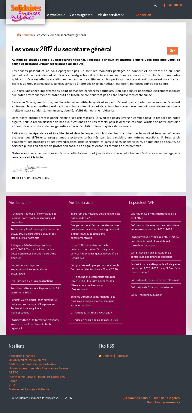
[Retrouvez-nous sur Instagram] (182, 5)
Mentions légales (166, 398)
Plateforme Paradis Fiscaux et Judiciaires (37, 376)
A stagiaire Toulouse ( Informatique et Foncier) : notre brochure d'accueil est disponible (33, 218)
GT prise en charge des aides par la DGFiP (95, 319)
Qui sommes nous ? (136, 398)
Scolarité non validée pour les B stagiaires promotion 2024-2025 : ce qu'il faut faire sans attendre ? (155, 268)
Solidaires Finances (22, 355)
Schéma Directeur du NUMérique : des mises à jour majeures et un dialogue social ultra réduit (93, 301)
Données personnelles (163, 402)
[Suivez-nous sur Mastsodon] (170, 5)
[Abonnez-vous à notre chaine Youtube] (176, 5)
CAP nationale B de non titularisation (152, 287)
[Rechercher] (155, 5)
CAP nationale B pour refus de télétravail (155, 279)
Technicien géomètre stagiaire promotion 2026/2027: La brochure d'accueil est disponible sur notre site (35, 233)
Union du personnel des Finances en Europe (38, 368)
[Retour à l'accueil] (18, 35)
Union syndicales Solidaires (27, 359)
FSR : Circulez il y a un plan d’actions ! (32, 280)
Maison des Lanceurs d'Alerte (29, 389)
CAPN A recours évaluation (146, 294)
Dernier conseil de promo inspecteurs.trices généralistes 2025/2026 (29, 269)
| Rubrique (120, 355)
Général (108, 355)
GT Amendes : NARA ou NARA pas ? (91, 312)
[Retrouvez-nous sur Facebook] (165, 5)
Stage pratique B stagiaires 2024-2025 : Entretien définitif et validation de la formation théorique (155, 241)
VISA (12, 385)
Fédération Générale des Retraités (32, 364)
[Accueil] (25, 12)
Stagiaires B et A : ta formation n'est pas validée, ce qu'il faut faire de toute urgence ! (35, 324)
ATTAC (13, 372)
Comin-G (14, 380)
